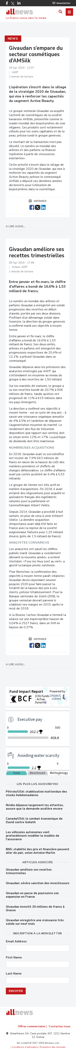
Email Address (16, 941)
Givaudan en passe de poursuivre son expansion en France (32, 894)
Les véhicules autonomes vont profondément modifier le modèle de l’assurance (32, 835)
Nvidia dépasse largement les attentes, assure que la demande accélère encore (35, 806)
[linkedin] (43, 207)
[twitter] (37, 207)
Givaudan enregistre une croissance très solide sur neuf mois (35, 922)
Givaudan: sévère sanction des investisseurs (37, 883)
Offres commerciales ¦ (32, 1026)
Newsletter (63, 3)
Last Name (14, 974)
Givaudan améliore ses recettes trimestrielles (29, 871)
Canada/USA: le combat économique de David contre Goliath (34, 820)
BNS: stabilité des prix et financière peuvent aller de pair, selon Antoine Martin (37, 851)
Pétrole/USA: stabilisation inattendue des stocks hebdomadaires (36, 793)
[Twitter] (12, 3)
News (13, 38)
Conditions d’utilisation (25, 1047)
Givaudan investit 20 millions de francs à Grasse (35, 908)
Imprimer (40, 201)
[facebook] (31, 207)
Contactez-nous (59, 1026)
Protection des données (53, 1047)
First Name (14, 957)
